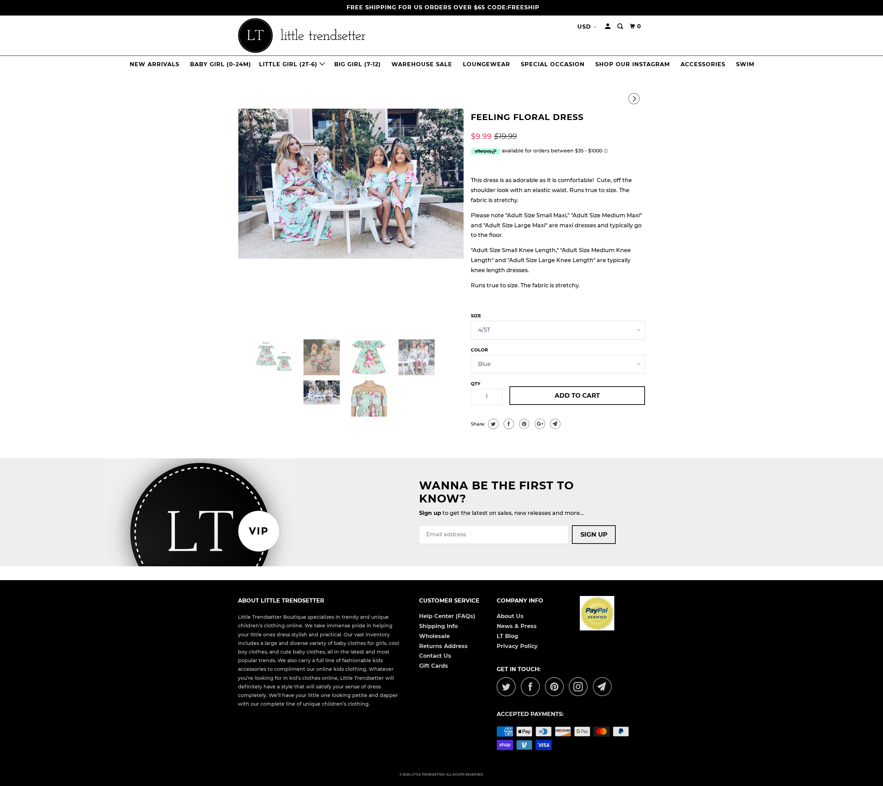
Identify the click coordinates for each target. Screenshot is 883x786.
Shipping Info (438, 626)
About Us (510, 616)
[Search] (621, 26)
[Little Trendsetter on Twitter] (508, 686)
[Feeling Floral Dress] (351, 183)
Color (479, 349)
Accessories (703, 64)
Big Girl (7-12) (357, 64)
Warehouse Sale (421, 64)
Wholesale (434, 636)
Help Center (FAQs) (447, 616)
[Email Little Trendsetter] (604, 686)
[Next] (635, 99)
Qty (475, 383)
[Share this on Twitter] (492, 424)
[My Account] (608, 26)
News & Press (517, 626)
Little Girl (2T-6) (289, 64)
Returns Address (443, 646)
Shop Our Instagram (632, 64)
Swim (745, 64)
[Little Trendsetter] (338, 35)
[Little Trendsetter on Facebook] (532, 686)
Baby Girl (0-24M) (220, 64)
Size (476, 315)
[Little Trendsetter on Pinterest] (556, 686)
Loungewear (486, 64)
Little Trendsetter (428, 774)
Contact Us (435, 656)
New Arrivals (154, 64)
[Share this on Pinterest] (523, 424)
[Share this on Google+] (539, 424)
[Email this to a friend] (554, 424)
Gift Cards (433, 666)
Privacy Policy (517, 646)
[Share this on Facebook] (508, 424)
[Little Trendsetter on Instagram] (580, 686)
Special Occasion (553, 64)
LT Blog (507, 636)
